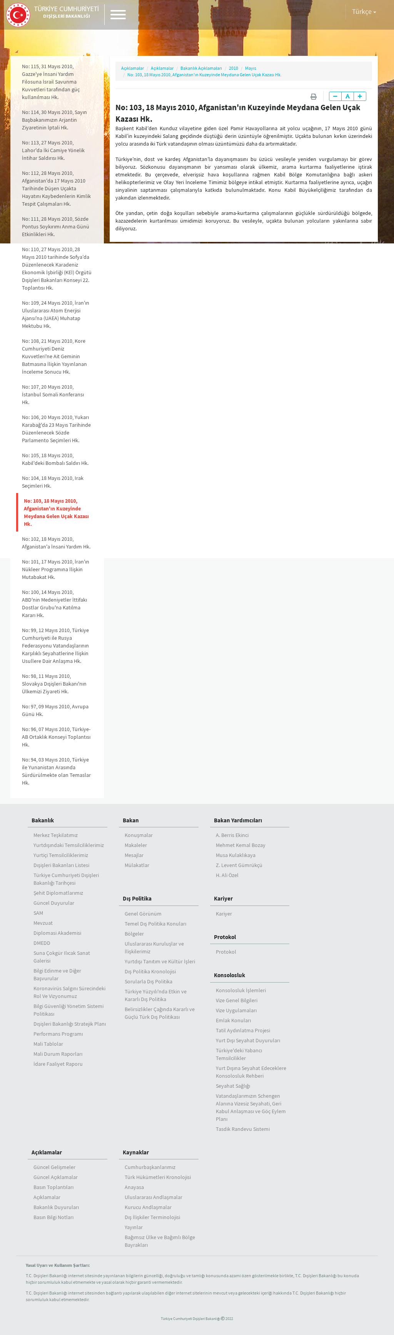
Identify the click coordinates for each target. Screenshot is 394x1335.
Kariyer (223, 898)
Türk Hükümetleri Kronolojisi (158, 1177)
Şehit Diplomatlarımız (58, 892)
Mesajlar (134, 855)
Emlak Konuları (233, 1020)
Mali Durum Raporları (57, 1053)
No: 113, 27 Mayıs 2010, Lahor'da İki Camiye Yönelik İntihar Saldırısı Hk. (53, 150)
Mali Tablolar (48, 1043)
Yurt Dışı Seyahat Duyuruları (248, 1040)
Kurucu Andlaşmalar (148, 1207)
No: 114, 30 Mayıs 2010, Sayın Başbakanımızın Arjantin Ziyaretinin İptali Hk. (54, 120)
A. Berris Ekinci (232, 835)
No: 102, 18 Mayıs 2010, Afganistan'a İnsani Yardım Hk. (56, 542)
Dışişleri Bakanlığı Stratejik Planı (69, 1023)
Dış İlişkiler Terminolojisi (152, 1217)
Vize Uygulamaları (236, 1010)
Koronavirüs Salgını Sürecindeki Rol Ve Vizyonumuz (69, 992)
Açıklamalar (132, 68)
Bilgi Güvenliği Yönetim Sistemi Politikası (68, 1010)
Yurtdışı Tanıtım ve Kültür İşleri (160, 961)
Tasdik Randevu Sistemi (243, 1128)
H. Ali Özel (227, 875)
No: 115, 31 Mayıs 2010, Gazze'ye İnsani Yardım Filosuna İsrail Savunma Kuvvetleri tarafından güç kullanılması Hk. (51, 82)
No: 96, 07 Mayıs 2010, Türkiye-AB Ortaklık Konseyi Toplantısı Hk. (56, 737)
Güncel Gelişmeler (54, 1167)
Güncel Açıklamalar (55, 1177)
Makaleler (136, 845)
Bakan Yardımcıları (238, 820)
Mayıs (250, 68)
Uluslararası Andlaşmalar (153, 1197)
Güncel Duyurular (53, 902)
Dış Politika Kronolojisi (150, 971)
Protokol (225, 937)
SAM (38, 912)
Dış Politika (137, 898)
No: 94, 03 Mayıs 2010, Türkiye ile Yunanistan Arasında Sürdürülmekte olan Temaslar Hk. (56, 771)
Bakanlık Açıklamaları (201, 68)
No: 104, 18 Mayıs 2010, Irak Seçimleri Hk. (52, 482)
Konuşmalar (139, 835)
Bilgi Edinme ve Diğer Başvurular (57, 974)
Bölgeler (134, 933)
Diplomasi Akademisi (57, 932)
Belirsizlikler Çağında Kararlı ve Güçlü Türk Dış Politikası (160, 1013)
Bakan (131, 820)
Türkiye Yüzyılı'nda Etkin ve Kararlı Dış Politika (156, 995)
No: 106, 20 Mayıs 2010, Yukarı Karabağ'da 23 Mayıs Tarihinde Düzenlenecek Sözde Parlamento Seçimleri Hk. (56, 429)
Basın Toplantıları (53, 1187)
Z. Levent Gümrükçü (239, 865)
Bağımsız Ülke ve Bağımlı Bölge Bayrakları (160, 1241)
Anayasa (134, 1187)
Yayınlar (134, 1227)
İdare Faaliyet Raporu (58, 1063)
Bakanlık (43, 820)
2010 (233, 68)
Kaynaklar (136, 1152)
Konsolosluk (229, 975)
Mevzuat (43, 922)
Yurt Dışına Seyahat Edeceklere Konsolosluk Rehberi (251, 1072)
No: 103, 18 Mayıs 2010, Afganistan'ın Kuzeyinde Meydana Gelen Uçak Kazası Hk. (56, 512)
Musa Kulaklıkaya (235, 855)
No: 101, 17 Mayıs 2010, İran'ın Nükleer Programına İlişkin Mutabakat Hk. (55, 569)
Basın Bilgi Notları (53, 1217)
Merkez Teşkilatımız (55, 835)
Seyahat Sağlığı (233, 1085)
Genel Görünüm (143, 913)
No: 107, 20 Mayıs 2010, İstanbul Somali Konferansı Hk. (53, 394)
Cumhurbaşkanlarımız (150, 1167)
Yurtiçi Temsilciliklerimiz (60, 855)
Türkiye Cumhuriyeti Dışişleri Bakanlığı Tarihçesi (66, 879)
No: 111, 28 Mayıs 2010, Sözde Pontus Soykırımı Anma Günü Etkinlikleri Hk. (55, 226)
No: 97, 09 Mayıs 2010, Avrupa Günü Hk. (55, 710)
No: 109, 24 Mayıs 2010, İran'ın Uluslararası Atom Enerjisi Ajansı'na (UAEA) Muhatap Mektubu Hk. (55, 314)
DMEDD (41, 942)
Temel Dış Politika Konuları (155, 923)
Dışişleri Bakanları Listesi (61, 865)
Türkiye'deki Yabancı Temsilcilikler (239, 1054)
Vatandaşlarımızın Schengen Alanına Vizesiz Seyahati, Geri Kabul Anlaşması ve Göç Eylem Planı (251, 1107)
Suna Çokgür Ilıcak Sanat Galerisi (61, 956)
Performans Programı (58, 1033)
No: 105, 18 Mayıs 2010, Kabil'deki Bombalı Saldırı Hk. (55, 459)
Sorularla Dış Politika (148, 981)
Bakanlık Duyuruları (56, 1207)
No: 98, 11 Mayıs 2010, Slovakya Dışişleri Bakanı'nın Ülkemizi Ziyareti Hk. (54, 684)
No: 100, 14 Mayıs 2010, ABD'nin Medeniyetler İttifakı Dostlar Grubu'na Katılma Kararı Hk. (54, 604)
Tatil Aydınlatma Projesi (243, 1030)
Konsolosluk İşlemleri (241, 990)
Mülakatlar (137, 865)
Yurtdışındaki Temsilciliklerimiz (68, 845)
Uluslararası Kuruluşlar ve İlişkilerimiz (154, 947)
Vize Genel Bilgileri (236, 1000)
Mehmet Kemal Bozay (240, 845)
